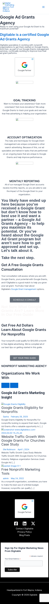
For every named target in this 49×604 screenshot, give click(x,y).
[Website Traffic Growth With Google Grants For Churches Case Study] (24, 431)
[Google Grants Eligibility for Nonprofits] (13, 404)
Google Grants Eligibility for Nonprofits (22, 410)
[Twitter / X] (33, 523)
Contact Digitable (24, 528)
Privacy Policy (24, 532)
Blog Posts (24, 535)
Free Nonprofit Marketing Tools (20, 471)
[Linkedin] (24, 523)
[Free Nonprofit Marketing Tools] (11, 466)
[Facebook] (16, 523)
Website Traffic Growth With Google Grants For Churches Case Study (23, 440)
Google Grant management (23, 289)
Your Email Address (13, 559)
